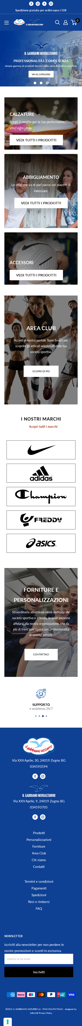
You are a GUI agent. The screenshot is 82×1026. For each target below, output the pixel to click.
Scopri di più (41, 371)
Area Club (39, 853)
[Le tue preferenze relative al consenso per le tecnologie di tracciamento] (7, 1022)
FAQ (39, 908)
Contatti (39, 867)
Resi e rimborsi (39, 902)
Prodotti (39, 833)
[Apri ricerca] (57, 22)
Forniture (38, 846)
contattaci (41, 654)
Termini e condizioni (38, 881)
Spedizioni (38, 895)
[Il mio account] (65, 22)
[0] (74, 22)
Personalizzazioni (38, 840)
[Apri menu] (6, 22)
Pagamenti (38, 888)
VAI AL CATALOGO (41, 74)
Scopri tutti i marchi (43, 426)
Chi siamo (39, 860)
